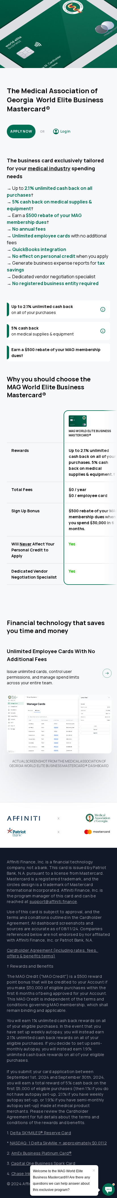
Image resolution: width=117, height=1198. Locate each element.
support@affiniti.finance (53, 901)
